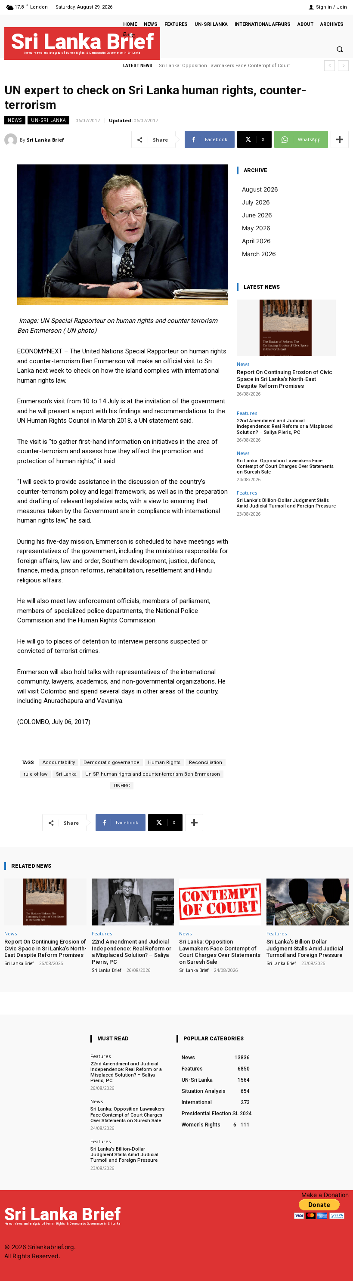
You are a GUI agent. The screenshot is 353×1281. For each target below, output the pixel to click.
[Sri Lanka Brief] (12, 139)
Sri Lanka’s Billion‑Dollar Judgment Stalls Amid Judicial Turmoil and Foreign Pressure (286, 503)
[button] (340, 49)
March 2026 (259, 253)
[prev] (329, 65)
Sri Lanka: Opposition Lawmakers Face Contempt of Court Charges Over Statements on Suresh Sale (285, 466)
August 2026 (260, 189)
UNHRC (122, 786)
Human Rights (164, 762)
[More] (340, 139)
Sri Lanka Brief (45, 139)
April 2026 (256, 240)
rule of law (35, 774)
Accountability (59, 762)
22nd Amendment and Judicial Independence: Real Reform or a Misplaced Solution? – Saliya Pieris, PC (285, 426)
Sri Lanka (66, 774)
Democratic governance (111, 762)
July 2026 (256, 202)
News (15, 120)
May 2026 (256, 228)
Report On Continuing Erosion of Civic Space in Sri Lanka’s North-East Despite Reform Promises (284, 379)
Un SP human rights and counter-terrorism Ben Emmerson (152, 774)
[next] (343, 65)
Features (247, 413)
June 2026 (257, 215)
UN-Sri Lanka (48, 120)
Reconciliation (205, 762)
